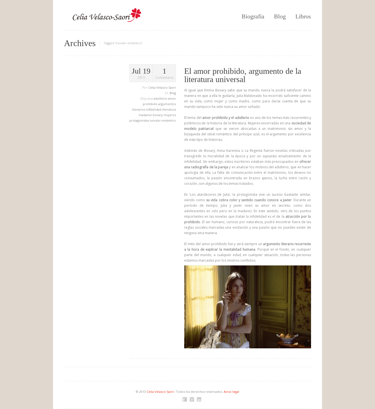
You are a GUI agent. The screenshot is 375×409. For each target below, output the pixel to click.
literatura (169, 109)
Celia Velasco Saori (161, 392)
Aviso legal (231, 392)
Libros (303, 16)
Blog (280, 16)
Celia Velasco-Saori (162, 87)
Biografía (253, 16)
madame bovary (151, 115)
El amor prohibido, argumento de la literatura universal (242, 75)
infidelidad (154, 109)
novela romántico (163, 120)
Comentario (164, 73)
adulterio (161, 98)
